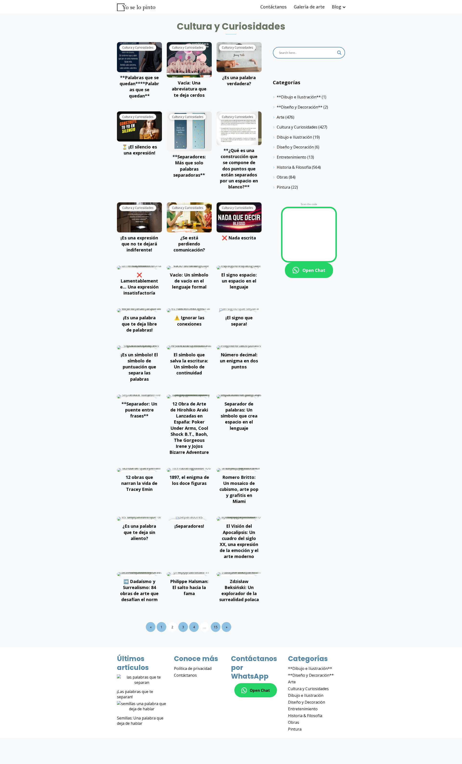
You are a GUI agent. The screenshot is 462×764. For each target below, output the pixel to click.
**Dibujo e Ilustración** (299, 97)
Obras (282, 177)
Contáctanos (273, 7)
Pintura (283, 187)
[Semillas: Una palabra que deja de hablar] (141, 706)
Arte (280, 117)
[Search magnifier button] (339, 52)
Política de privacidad (193, 668)
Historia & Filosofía (294, 167)
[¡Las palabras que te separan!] (141, 679)
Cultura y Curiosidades (297, 127)
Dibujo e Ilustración (294, 137)
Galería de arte (309, 7)
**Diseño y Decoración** (299, 107)
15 (216, 627)
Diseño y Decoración (295, 147)
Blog (336, 7)
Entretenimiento (291, 157)
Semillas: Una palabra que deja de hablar (140, 720)
